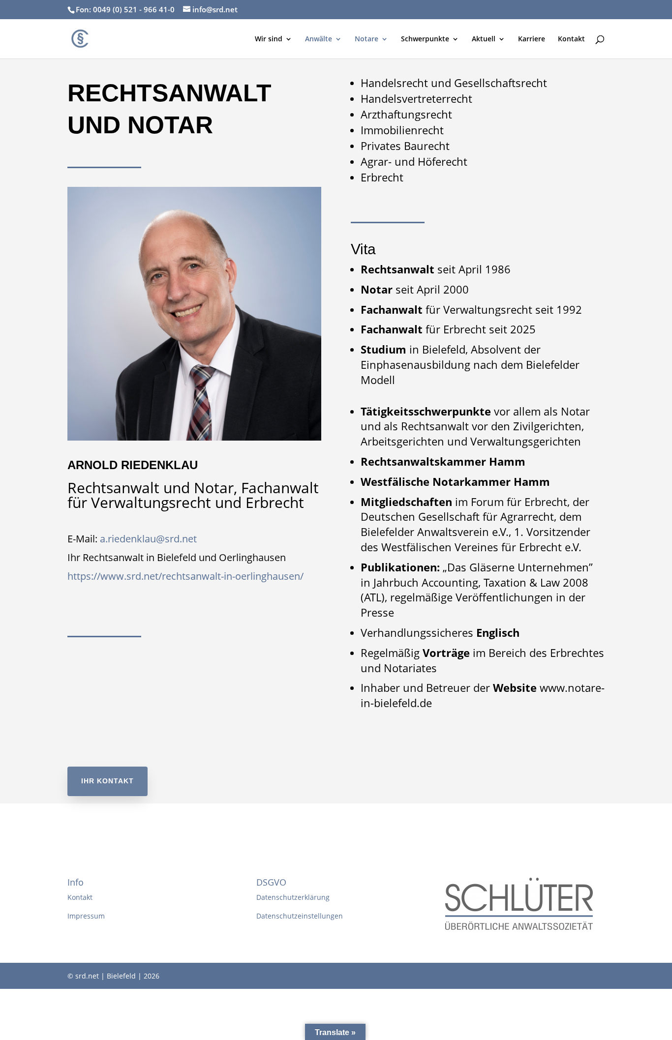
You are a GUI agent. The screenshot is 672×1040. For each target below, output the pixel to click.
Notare (366, 39)
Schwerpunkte (425, 39)
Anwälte (318, 39)
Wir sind (268, 39)
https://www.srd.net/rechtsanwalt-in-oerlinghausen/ (185, 576)
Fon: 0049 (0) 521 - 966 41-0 (125, 9)
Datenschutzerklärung (293, 897)
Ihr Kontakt (107, 781)
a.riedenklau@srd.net (148, 538)
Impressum (86, 916)
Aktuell (483, 39)
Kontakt (571, 39)
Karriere (531, 39)
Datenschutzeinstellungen (299, 916)
